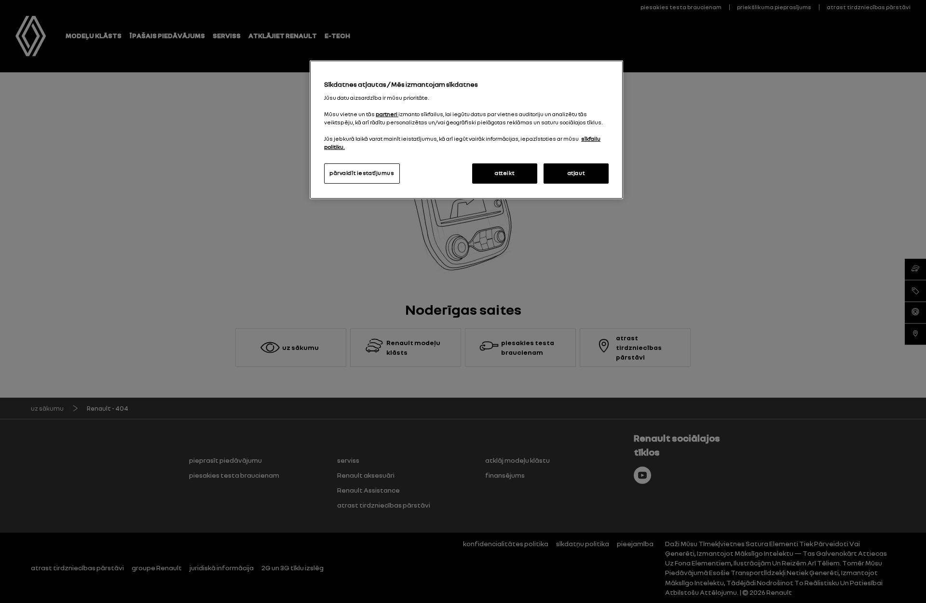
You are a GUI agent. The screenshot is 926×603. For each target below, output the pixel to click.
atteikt (504, 173)
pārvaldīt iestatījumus (362, 173)
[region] (466, 129)
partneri (387, 114)
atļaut (576, 173)
